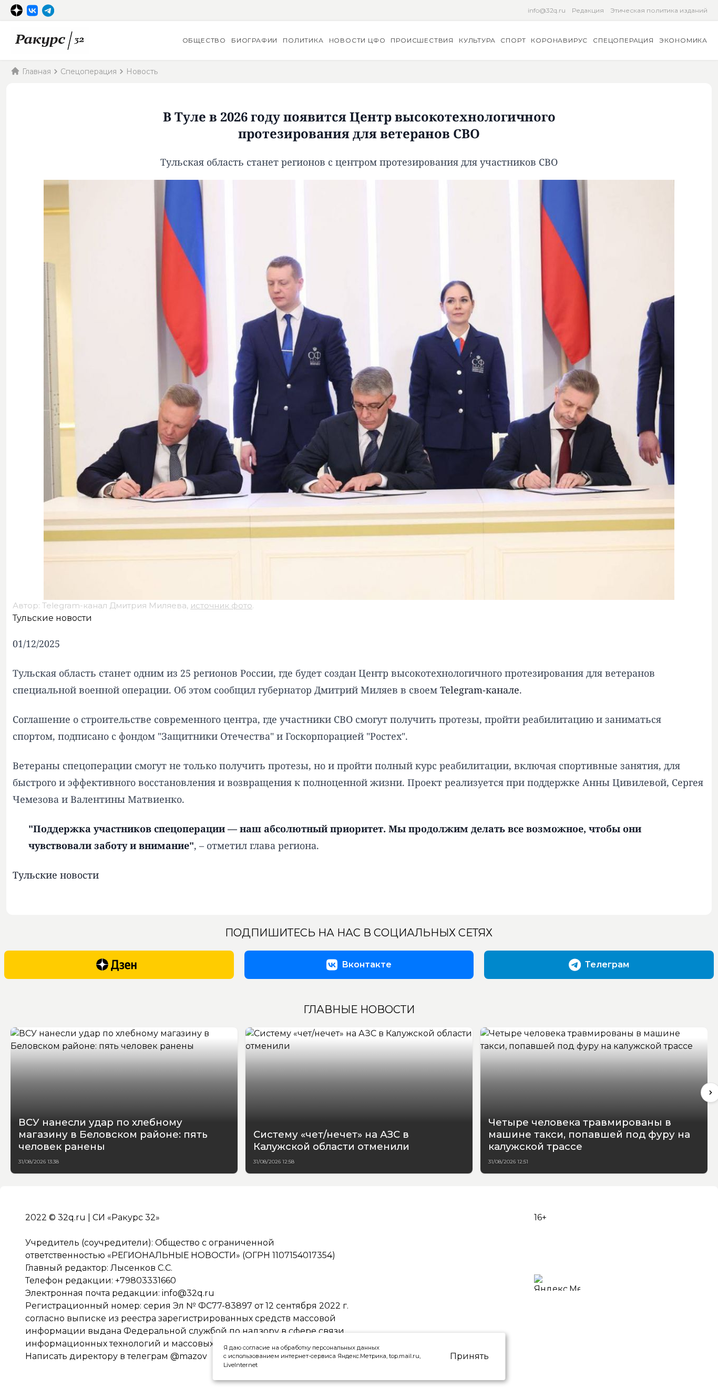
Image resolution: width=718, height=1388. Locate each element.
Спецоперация (623, 40)
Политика (303, 40)
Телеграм (607, 964)
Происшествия (422, 40)
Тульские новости (52, 618)
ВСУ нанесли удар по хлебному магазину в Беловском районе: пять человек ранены (113, 1134)
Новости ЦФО (357, 40)
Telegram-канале (479, 689)
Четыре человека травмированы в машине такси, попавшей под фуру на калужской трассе (589, 1134)
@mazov (188, 1356)
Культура (477, 40)
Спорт (513, 40)
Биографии (254, 40)
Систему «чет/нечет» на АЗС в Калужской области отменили (331, 1140)
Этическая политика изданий (658, 10)
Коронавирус (559, 40)
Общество (204, 40)
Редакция (588, 10)
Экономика (683, 40)
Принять (469, 1356)
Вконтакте (367, 964)
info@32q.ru (547, 10)
